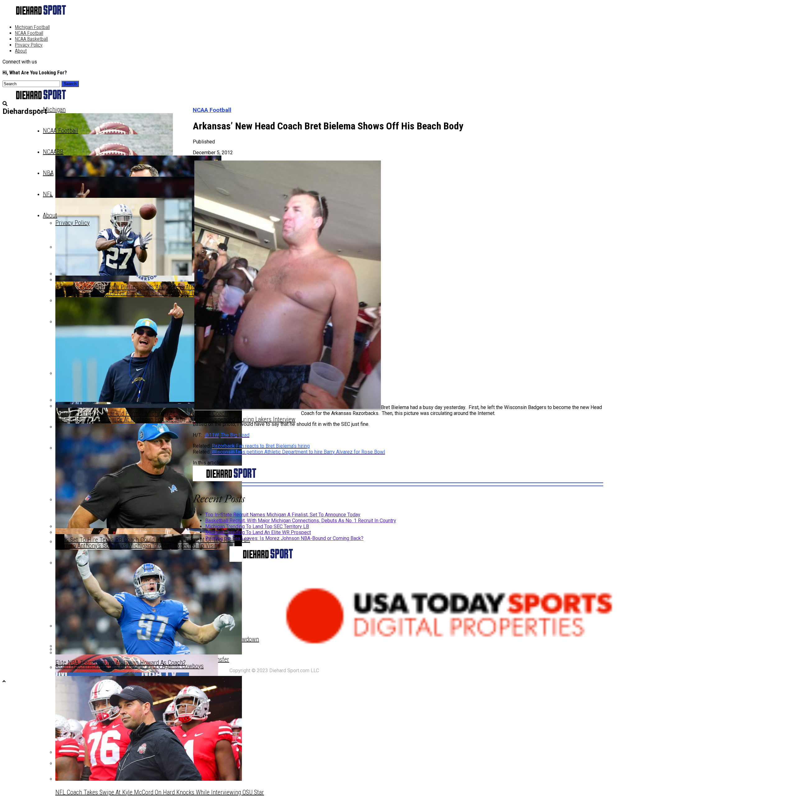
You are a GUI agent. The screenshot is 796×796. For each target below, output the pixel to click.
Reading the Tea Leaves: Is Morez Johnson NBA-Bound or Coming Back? (284, 538)
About (21, 51)
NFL (48, 194)
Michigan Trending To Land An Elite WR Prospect (258, 532)
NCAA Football (29, 33)
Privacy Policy (29, 45)
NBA (48, 173)
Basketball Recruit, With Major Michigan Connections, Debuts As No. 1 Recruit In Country (300, 521)
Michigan (54, 109)
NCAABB (53, 152)
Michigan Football (32, 27)
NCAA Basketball (31, 39)
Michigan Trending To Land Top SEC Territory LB (257, 526)
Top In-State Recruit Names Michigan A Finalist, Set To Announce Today (282, 515)
